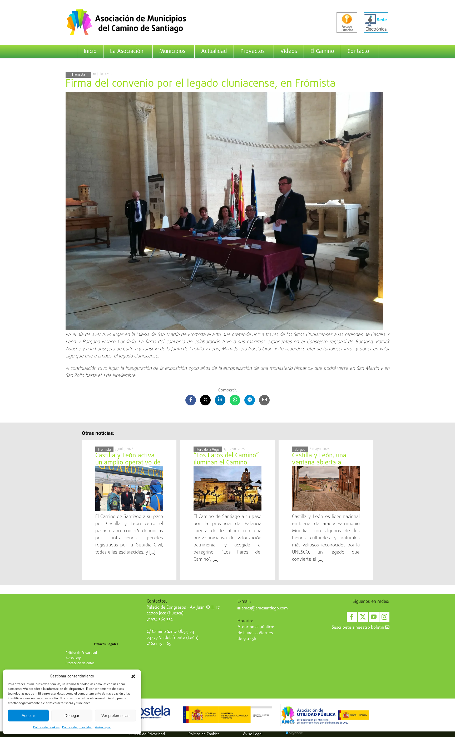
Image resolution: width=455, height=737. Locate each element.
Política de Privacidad (81, 653)
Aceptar (28, 715)
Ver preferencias (115, 715)
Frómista (78, 74)
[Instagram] (384, 617)
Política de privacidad (77, 727)
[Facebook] (352, 617)
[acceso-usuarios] (347, 22)
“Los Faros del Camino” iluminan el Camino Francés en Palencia (226, 462)
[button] (133, 676)
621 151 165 (160, 644)
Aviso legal (103, 727)
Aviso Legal (74, 658)
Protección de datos (80, 663)
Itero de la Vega (208, 449)
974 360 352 (161, 619)
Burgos (300, 449)
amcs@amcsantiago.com (264, 608)
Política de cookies (46, 727)
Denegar (72, 715)
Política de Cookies (204, 734)
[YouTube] (374, 617)
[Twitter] (363, 617)
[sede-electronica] (376, 22)
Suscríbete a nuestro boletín (358, 627)
